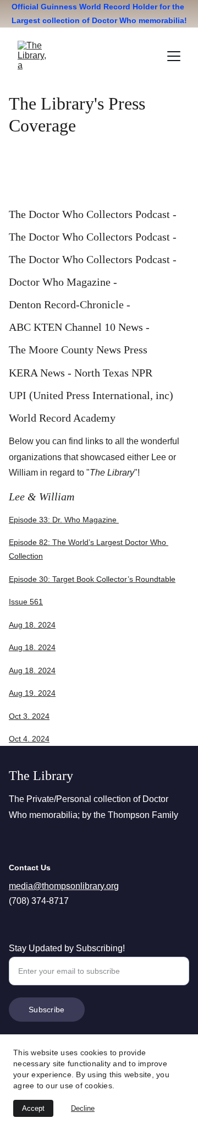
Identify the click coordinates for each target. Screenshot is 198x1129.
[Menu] (173, 56)
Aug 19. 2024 (32, 693)
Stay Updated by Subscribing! (67, 948)
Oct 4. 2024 (29, 738)
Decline (83, 1108)
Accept (33, 1108)
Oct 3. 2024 (29, 716)
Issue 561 (26, 601)
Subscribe (47, 1009)
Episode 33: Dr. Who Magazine (64, 519)
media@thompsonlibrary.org (64, 886)
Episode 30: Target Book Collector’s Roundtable (92, 579)
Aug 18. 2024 (32, 624)
